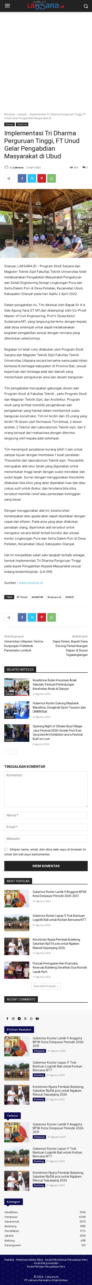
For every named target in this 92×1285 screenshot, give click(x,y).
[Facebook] (22, 178)
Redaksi (9, 1259)
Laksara (18, 167)
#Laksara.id (54, 597)
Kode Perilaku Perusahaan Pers (46, 1266)
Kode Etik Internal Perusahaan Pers (66, 1259)
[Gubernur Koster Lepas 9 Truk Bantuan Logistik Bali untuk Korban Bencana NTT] (16, 922)
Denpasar (39, 1050)
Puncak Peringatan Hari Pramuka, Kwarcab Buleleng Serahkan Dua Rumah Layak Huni (60, 967)
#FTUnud (22, 597)
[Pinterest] (41, 178)
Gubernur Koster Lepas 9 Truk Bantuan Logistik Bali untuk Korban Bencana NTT (57, 1066)
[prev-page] (7, 752)
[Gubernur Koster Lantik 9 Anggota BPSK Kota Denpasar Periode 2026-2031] (16, 898)
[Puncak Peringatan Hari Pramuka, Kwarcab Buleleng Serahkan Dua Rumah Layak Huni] (16, 970)
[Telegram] (19, 1019)
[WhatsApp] (51, 178)
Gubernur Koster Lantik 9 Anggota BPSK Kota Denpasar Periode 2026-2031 (59, 1042)
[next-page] (13, 752)
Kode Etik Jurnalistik (46, 1263)
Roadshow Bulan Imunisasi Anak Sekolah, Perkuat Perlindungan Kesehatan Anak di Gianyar (55, 684)
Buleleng (39, 1075)
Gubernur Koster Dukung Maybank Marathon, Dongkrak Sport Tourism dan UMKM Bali (59, 707)
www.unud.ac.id (31, 583)
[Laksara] (7, 167)
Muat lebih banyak (45, 986)
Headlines (22, 124)
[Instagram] (13, 1019)
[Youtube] (37, 1019)
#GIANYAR (37, 597)
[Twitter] (32, 178)
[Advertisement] (46, 60)
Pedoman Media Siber (29, 1259)
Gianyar (22, 114)
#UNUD (69, 597)
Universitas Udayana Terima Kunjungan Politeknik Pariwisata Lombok (23, 646)
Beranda (9, 114)
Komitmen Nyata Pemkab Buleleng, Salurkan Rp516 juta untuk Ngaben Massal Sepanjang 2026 (56, 944)
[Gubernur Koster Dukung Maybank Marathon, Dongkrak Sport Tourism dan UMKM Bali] (16, 710)
